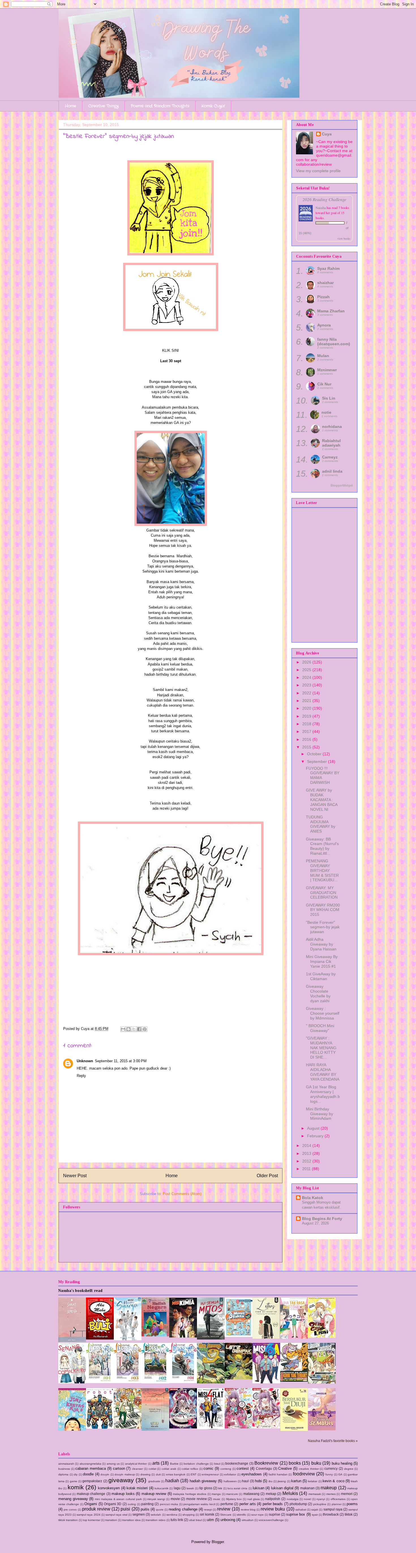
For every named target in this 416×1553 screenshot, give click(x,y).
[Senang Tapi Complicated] (72, 1382)
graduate (154, 1481)
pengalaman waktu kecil (199, 1504)
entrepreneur (210, 1474)
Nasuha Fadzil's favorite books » (333, 1441)
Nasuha (321, 207)
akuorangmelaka (90, 1463)
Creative (285, 1468)
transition (111, 1520)
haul (245, 1481)
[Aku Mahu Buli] (100, 1338)
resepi (208, 1509)
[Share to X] (134, 1029)
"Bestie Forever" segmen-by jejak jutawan (323, 927)
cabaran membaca (90, 1468)
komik (76, 1487)
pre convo (70, 1509)
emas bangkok (176, 1474)
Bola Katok (312, 1197)
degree (348, 1468)
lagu (177, 1488)
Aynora (324, 325)
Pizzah (323, 297)
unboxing (227, 1520)
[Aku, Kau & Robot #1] (100, 1427)
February (316, 1136)
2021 (307, 700)
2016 (307, 739)
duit (158, 1474)
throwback (331, 1514)
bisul (217, 1463)
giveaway (121, 1480)
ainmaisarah (66, 1463)
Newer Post (75, 1175)
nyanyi (320, 1499)
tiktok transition (68, 1520)
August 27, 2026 (315, 1223)
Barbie (174, 1463)
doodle (88, 1474)
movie (175, 1499)
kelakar (312, 1481)
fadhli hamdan (278, 1474)
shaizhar (325, 282)
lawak (190, 1488)
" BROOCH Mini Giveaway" (320, 1028)
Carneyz (330, 457)
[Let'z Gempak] (238, 1378)
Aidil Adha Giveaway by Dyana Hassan (321, 944)
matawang (251, 1494)
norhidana (332, 426)
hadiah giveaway (203, 1481)
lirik (220, 1488)
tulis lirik (177, 1520)
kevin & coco (333, 1481)
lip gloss (205, 1488)
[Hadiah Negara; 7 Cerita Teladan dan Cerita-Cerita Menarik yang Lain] (155, 1335)
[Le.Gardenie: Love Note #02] (155, 1382)
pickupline (319, 1504)
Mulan (323, 355)
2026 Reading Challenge (324, 199)
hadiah (172, 1480)
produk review (96, 1509)
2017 (307, 731)
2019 (307, 716)
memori (347, 1494)
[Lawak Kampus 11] (127, 1427)
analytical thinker (136, 1463)
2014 (307, 1145)
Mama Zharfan (331, 311)
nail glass (253, 1499)
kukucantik (161, 1488)
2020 (307, 708)
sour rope (257, 1514)
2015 (307, 747)
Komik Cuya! (213, 106)
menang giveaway (73, 1499)
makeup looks (122, 1494)
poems (352, 1504)
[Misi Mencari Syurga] (127, 1339)
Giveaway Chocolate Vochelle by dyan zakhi (318, 993)
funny (329, 1474)
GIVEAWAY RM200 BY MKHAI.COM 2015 (323, 910)
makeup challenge (91, 1494)
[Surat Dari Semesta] (72, 1341)
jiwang (282, 1481)
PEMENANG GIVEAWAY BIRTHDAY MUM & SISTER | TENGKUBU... (322, 870)
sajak (314, 1509)
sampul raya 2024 (88, 1514)
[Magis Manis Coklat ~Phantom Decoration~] (266, 1427)
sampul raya (332, 1509)
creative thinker (309, 1468)
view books (343, 238)
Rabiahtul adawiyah (331, 442)
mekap (271, 1494)
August (314, 1128)
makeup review (153, 1494)
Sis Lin (328, 398)
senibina (171, 1514)
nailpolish (272, 1499)
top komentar (91, 1520)
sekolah (156, 1514)
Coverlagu (264, 1468)
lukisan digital (282, 1488)
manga (216, 1494)
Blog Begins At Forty (322, 1218)
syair (315, 1514)
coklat (152, 1468)
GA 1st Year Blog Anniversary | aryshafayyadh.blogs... (323, 1094)
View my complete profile (318, 170)
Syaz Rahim (328, 268)
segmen (138, 1514)
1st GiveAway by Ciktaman (321, 976)
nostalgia (293, 1499)
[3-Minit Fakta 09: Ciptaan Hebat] (238, 1336)
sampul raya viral (116, 1514)
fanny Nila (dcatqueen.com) (333, 341)
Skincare (225, 1514)
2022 (307, 693)
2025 (307, 669)
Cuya (327, 134)
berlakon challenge (196, 1463)
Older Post (267, 1175)
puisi (125, 1509)
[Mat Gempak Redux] (211, 1382)
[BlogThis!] (128, 1029)
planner (337, 1504)
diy (76, 1474)
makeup (329, 1487)
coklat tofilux (190, 1468)
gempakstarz (92, 1481)
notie (326, 412)
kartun (296, 1481)
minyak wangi (156, 1499)
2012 (307, 1161)
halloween (230, 1481)
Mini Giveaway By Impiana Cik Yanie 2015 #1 (322, 961)
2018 (307, 724)
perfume (226, 1504)
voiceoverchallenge (271, 1520)
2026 (307, 662)
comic (208, 1468)
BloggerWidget (342, 485)
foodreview (304, 1473)
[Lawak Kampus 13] (322, 1382)
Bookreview (266, 1463)
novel (307, 1499)
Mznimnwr (327, 370)
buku (316, 1463)
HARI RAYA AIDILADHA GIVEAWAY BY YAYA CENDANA (322, 1072)
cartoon (119, 1468)
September (317, 761)
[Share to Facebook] (139, 1029)
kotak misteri (137, 1488)
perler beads (273, 1504)
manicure (232, 1494)
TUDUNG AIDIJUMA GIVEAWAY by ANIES (320, 824)
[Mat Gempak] (294, 1380)
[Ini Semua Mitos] (211, 1338)
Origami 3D (112, 1504)
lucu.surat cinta (237, 1488)
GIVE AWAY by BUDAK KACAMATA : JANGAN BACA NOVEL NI (321, 799)
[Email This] (123, 1029)
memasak (314, 1494)
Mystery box (234, 1499)
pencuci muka (169, 1504)
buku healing (342, 1463)
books (295, 1463)
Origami (90, 1504)
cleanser (137, 1468)
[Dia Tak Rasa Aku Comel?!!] (294, 1338)
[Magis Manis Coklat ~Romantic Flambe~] (183, 1427)
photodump (298, 1504)
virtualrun (248, 1520)
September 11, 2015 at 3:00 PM (121, 1061)
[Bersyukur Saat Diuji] (294, 1430)
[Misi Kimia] (183, 1336)
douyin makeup (125, 1474)
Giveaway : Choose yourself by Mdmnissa (322, 1013)
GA (340, 1474)
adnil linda (332, 471)
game (73, 1481)
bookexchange (236, 1463)
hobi (258, 1481)
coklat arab (169, 1468)
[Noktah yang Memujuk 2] (155, 1429)
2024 (307, 677)
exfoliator (230, 1474)
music (216, 1499)
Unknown (85, 1061)
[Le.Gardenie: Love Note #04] (100, 1382)
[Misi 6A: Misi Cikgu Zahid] (266, 1382)
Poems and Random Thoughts (160, 106)
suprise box (295, 1514)
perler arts (247, 1504)
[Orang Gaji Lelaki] (322, 1336)
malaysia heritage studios (189, 1494)
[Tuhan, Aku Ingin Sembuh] (322, 1429)
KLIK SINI (170, 350)
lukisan (258, 1488)
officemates (338, 1499)
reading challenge (183, 1509)
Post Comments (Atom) (182, 1194)
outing (132, 1504)
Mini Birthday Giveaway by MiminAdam (319, 1114)
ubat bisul (195, 1520)
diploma (63, 1474)
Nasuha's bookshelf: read (80, 1291)
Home (70, 106)
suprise (274, 1514)
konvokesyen (109, 1488)
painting (147, 1504)
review (223, 1509)
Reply (81, 1076)
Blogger (218, 1542)
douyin (104, 1474)
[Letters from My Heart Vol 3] (266, 1337)
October (315, 754)
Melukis (290, 1493)
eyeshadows (251, 1474)
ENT (193, 1474)
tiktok (349, 1514)
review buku (273, 1509)
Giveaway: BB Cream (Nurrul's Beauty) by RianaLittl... (322, 846)
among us (113, 1463)
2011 (307, 1168)
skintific (241, 1514)
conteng (225, 1468)
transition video (156, 1520)
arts (156, 1463)
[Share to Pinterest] (144, 1029)
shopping (189, 1514)
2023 (307, 685)
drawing (145, 1474)
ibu (271, 1481)
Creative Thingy (103, 106)
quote (160, 1509)
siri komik (207, 1514)
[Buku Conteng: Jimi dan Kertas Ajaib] (72, 1429)
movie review (196, 1499)
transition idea (131, 1520)
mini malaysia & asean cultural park (118, 1499)
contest (243, 1468)
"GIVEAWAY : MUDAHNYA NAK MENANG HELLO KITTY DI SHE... (321, 1047)
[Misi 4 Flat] (211, 1428)
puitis (145, 1509)
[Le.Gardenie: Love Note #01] (183, 1382)
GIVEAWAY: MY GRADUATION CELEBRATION (322, 893)
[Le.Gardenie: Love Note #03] (127, 1382)
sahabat (300, 1509)
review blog (248, 1509)
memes (331, 1494)
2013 (307, 1153)
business (64, 1468)
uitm (210, 1520)
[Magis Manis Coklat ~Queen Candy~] (238, 1427)
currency (331, 1468)
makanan (307, 1488)
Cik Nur (324, 384)
